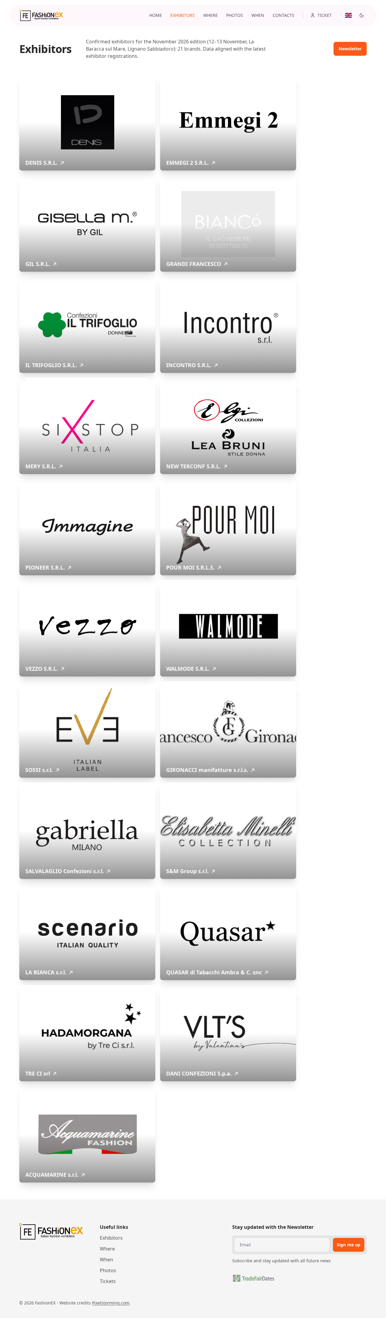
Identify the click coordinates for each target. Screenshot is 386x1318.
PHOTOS (234, 15)
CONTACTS (283, 15)
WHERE (210, 15)
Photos (108, 1270)
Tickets (108, 1281)
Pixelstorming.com (110, 1303)
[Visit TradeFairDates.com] (253, 1278)
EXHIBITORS (182, 15)
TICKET (325, 15)
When (106, 1259)
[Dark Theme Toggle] (361, 15)
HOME (155, 15)
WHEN (258, 15)
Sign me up (348, 1245)
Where (107, 1248)
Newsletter (350, 49)
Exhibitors (111, 1238)
